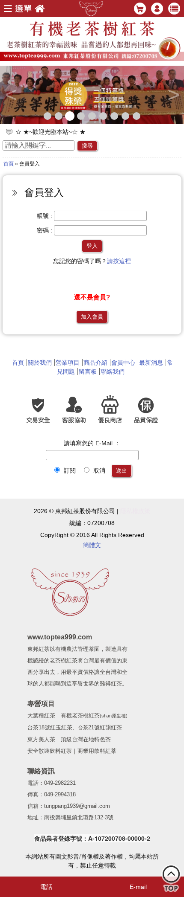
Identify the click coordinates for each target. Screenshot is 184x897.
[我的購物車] (171, 880)
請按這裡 (119, 261)
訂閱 (69, 470)
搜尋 (87, 145)
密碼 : (44, 230)
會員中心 (123, 362)
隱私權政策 (135, 511)
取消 (98, 470)
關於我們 (40, 362)
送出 (121, 470)
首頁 (8, 164)
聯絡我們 (113, 371)
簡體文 (92, 545)
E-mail (138, 886)
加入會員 (92, 317)
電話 (46, 886)
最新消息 (151, 362)
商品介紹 (95, 362)
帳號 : (44, 215)
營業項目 (68, 362)
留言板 (88, 371)
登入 (92, 246)
